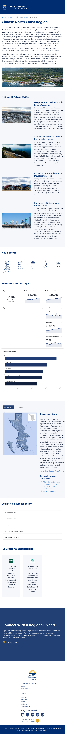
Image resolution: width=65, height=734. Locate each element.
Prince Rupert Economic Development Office (51, 483)
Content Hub (25, 706)
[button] (11, 642)
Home (4, 17)
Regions (25, 17)
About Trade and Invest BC (29, 684)
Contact (23, 693)
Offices (23, 686)
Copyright (24, 697)
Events (23, 691)
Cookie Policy (25, 704)
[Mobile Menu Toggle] (61, 7)
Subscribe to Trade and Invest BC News (28, 720)
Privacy (23, 702)
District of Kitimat (49, 491)
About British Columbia (14, 17)
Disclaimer (24, 699)
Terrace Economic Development (49, 487)
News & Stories (25, 688)
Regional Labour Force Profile (53, 471)
